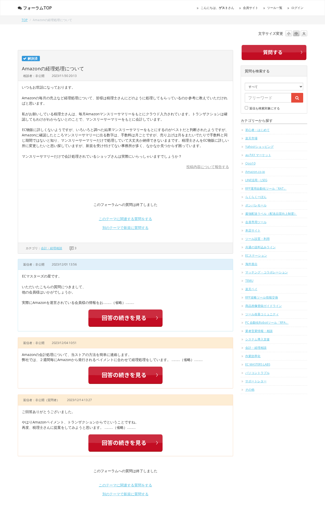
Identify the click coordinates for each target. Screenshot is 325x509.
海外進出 (251, 264)
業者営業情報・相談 (259, 331)
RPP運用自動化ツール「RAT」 (266, 188)
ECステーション (256, 255)
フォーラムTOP (37, 8)
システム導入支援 (257, 339)
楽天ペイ (251, 289)
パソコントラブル (257, 373)
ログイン (297, 8)
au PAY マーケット (258, 155)
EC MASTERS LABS (257, 364)
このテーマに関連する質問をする (125, 218)
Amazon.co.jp (255, 172)
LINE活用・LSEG (256, 180)
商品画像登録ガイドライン (263, 306)
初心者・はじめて (257, 130)
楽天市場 (251, 138)
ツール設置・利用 (257, 239)
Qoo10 (250, 163)
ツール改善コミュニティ (262, 314)
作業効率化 (253, 356)
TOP (25, 20)
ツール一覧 (274, 8)
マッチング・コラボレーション (266, 272)
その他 (249, 389)
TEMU (249, 280)
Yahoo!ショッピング (259, 146)
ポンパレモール (256, 205)
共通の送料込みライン (260, 247)
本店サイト (253, 230)
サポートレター (256, 381)
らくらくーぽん (256, 197)
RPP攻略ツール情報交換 (261, 297)
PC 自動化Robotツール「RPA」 (267, 322)
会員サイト (250, 8)
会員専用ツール (256, 222)
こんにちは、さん (217, 8)
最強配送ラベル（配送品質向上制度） (271, 213)
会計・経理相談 (51, 248)
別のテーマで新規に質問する (125, 227)
